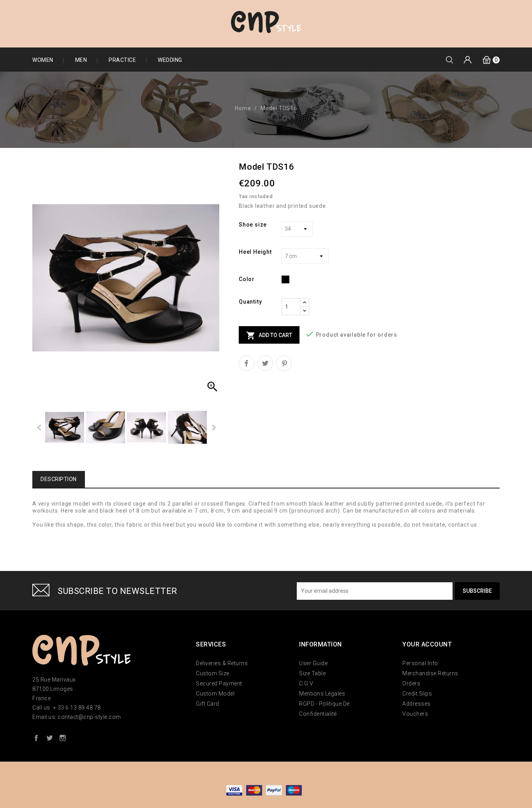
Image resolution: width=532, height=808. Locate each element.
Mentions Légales (322, 693)
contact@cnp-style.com (89, 717)
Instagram (63, 737)
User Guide (313, 663)
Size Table (312, 673)
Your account (427, 644)
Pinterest (284, 363)
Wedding (170, 60)
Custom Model (215, 693)
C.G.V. (306, 683)
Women (42, 60)
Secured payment (219, 683)
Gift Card (207, 704)
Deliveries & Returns (222, 663)
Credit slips (417, 693)
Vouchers (415, 714)
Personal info (420, 663)
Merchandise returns (430, 673)
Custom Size (212, 673)
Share (246, 363)
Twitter (49, 737)
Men (81, 60)
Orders (411, 683)
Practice (122, 60)
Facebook (36, 737)
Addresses (416, 704)
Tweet (265, 363)
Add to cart (269, 335)
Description (59, 479)
